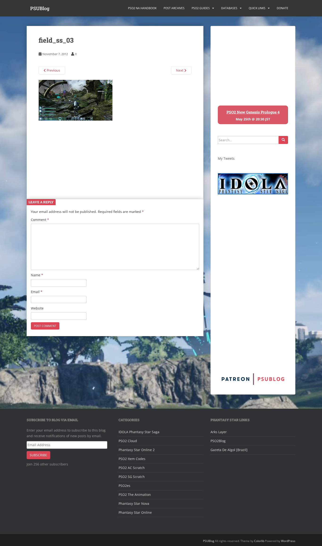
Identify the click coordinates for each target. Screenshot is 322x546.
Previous (53, 70)
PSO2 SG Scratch (132, 476)
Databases (229, 8)
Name (37, 275)
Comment (40, 219)
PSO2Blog (218, 441)
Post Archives (174, 8)
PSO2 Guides (201, 8)
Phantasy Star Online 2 (137, 450)
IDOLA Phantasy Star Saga (139, 432)
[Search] (283, 140)
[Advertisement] (115, 154)
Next (180, 70)
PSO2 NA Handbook (142, 8)
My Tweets (226, 158)
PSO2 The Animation (135, 494)
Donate (282, 8)
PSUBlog (40, 8)
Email (36, 291)
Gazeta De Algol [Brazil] (229, 450)
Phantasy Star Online (135, 512)
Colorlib (259, 541)
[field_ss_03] (75, 99)
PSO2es (124, 485)
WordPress (288, 541)
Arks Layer (219, 432)
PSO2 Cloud (128, 441)
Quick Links (257, 8)
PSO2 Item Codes (132, 458)
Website (37, 308)
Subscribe (38, 455)
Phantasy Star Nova (134, 503)
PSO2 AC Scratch (132, 467)
